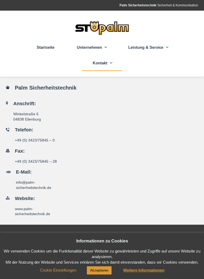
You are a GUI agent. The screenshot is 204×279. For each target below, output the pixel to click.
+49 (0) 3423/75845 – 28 (36, 161)
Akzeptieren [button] (99, 270)
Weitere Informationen (143, 270)
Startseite (45, 47)
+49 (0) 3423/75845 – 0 (35, 140)
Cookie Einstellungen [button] (58, 270)
